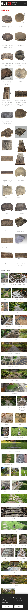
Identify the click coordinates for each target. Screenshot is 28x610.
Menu (25, 3)
